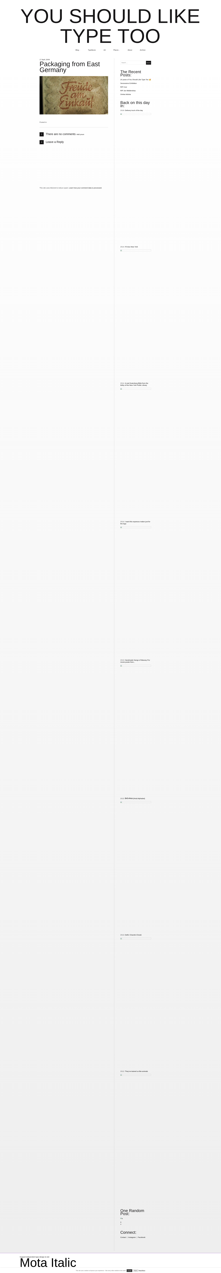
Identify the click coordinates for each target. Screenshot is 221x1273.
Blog (77, 50)
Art (105, 50)
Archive (142, 50)
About (130, 50)
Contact (123, 1237)
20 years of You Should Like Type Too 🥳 (135, 80)
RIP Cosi (123, 87)
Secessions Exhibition (128, 83)
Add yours (80, 134)
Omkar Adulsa (125, 94)
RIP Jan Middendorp (128, 91)
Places (116, 50)
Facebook (141, 1237)
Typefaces (92, 50)
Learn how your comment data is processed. (85, 188)
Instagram (132, 1237)
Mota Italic (48, 1262)
